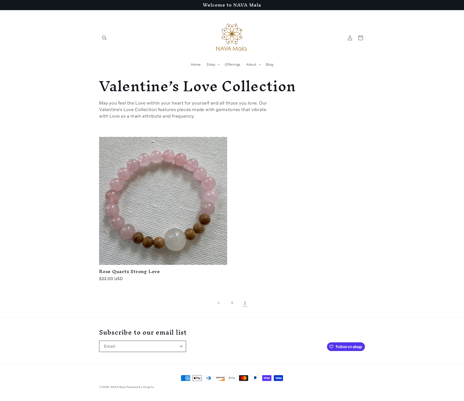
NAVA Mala (119, 387)
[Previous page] (219, 303)
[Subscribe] (180, 346)
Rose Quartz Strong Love (129, 271)
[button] (104, 38)
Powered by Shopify (140, 387)
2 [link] (245, 303)
